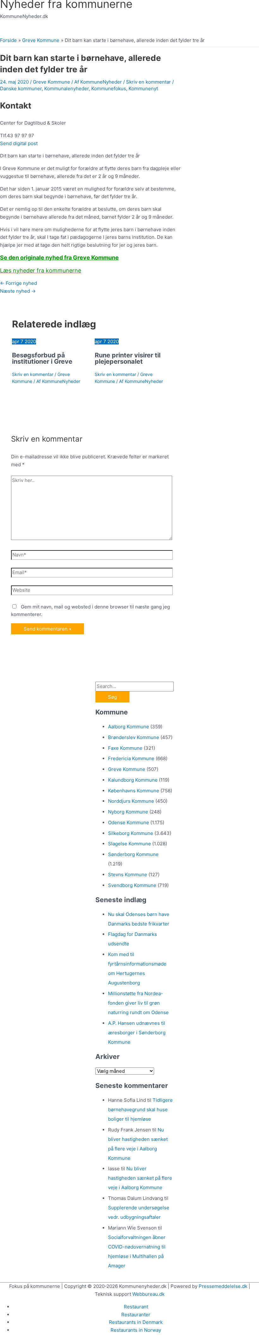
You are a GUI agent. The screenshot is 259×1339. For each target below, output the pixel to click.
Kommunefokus (108, 88)
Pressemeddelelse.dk (223, 1286)
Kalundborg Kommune (133, 780)
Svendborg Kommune (132, 885)
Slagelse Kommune (129, 844)
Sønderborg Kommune (133, 854)
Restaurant (136, 1307)
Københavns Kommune (133, 791)
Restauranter (135, 1315)
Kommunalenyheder (66, 88)
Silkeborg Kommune (130, 833)
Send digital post (19, 143)
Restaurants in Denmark (136, 1322)
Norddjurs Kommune (131, 801)
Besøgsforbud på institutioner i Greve (42, 358)
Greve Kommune (51, 82)
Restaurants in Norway (136, 1330)
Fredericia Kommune (131, 758)
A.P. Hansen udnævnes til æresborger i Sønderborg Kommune (137, 1032)
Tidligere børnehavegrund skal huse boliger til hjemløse (140, 1109)
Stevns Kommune (127, 875)
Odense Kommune (128, 822)
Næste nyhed (18, 291)
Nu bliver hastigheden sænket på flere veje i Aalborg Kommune (140, 1178)
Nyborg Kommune (128, 812)
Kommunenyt (143, 88)
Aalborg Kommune (128, 727)
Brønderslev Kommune (133, 737)
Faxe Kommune (125, 748)
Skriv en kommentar (148, 82)
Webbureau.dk (148, 1294)
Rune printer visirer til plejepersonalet (127, 358)
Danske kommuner (21, 88)
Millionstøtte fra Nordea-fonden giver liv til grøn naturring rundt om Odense (138, 1002)
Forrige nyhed (18, 283)
